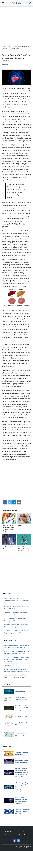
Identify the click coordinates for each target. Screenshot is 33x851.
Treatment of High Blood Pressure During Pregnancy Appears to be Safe (16, 632)
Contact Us (8, 835)
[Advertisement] (16, 25)
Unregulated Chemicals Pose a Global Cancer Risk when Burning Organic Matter (16, 676)
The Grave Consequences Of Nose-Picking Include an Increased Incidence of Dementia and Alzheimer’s (16, 659)
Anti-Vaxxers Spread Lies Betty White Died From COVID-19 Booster (16, 608)
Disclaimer (22, 831)
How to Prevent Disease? (11, 665)
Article (5, 64)
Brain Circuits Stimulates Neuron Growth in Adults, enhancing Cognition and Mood (16, 646)
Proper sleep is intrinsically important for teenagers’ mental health (15, 614)
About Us (8, 831)
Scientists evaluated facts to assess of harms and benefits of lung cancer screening (16, 670)
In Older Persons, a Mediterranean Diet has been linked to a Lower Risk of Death (16, 652)
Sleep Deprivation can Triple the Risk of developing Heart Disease (15, 620)
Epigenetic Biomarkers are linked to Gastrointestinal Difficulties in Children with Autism (16, 601)
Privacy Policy (23, 835)
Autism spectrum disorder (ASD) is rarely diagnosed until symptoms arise (16, 626)
